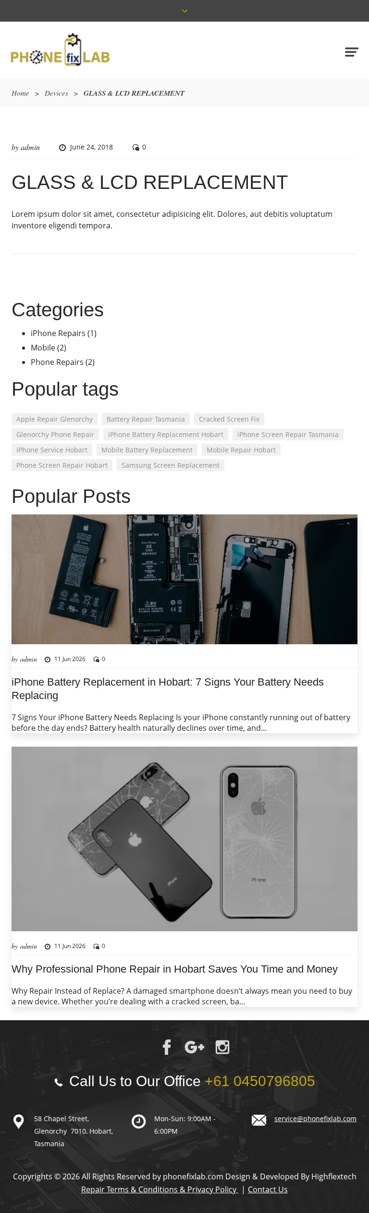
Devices (56, 93)
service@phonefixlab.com (315, 1118)
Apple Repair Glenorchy (54, 419)
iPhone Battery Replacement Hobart (165, 434)
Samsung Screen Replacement (171, 465)
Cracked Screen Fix (229, 419)
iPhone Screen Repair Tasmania (288, 434)
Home (20, 93)
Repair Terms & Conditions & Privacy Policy (159, 1189)
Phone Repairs (57, 362)
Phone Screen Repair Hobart (62, 465)
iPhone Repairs (58, 333)
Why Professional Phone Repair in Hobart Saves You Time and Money (175, 969)
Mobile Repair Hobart (241, 449)
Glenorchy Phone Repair (55, 434)
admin (30, 147)
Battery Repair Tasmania (146, 419)
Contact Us (268, 1189)
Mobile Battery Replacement (147, 449)
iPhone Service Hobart (51, 449)
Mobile (43, 347)
